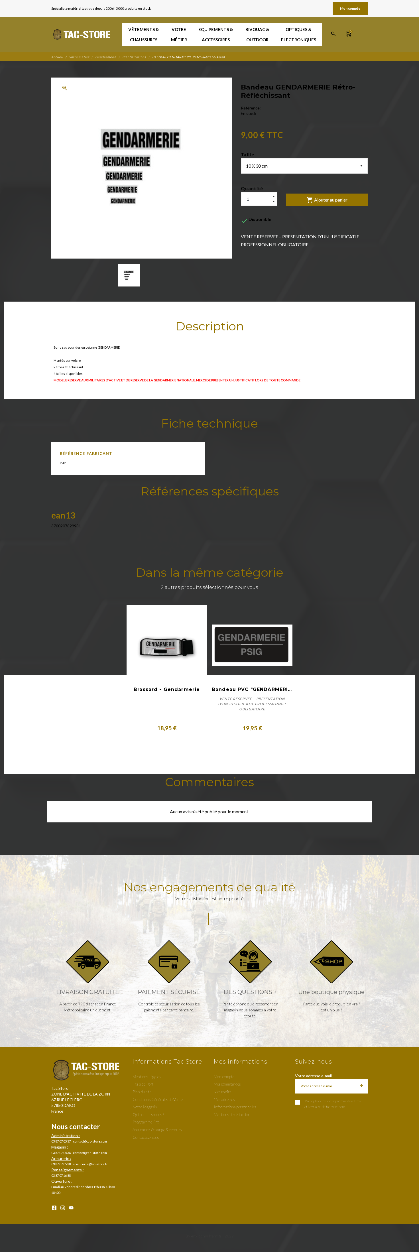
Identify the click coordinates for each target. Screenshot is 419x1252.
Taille (247, 154)
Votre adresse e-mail (313, 1075)
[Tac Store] (82, 34)
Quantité (252, 188)
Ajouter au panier (326, 199)
